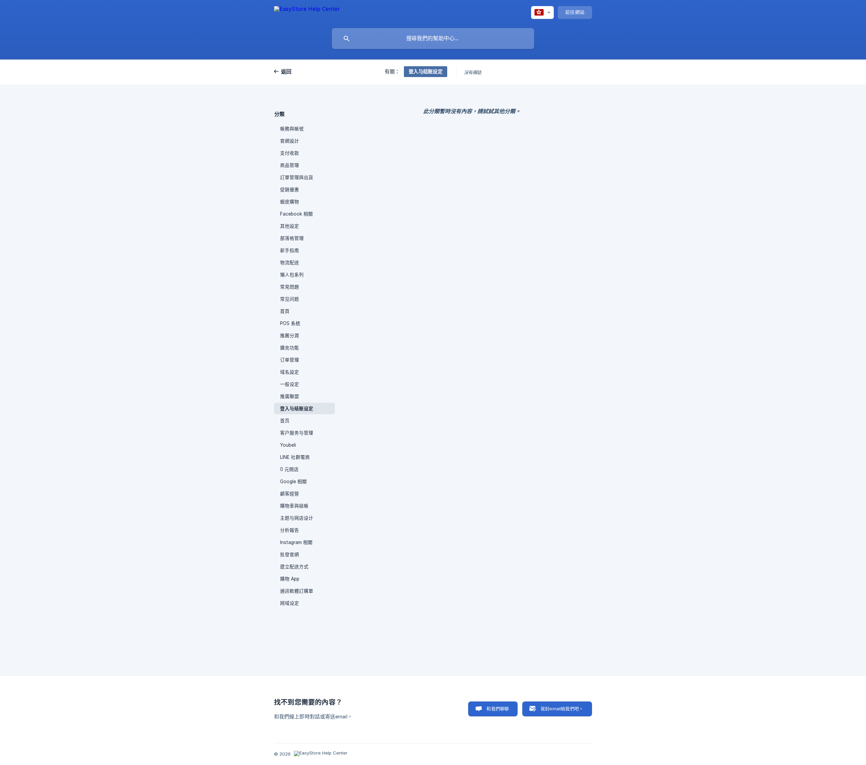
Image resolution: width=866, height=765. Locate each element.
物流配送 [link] (289, 262)
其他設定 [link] (289, 226)
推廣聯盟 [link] (289, 396)
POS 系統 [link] (290, 323)
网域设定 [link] (289, 603)
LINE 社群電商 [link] (295, 457)
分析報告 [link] (289, 530)
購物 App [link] (289, 579)
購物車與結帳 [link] (294, 506)
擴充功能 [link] (289, 347)
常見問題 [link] (289, 287)
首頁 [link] (285, 311)
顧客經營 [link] (289, 493)
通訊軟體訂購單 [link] (296, 591)
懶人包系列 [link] (292, 274)
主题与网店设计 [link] (296, 518)
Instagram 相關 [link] (296, 542)
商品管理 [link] (289, 165)
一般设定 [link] (289, 384)
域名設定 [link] (289, 372)
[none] (307, 12)
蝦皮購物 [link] (289, 201)
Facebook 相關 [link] (296, 214)
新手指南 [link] (289, 250)
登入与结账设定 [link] (296, 408)
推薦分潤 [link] (289, 335)
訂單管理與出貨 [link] (296, 177)
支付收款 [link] (289, 153)
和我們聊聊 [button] (497, 708)
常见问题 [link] (289, 299)
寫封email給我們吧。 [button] (562, 708)
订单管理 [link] (289, 360)
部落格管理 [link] (292, 238)
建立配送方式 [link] (294, 566)
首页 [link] (285, 420)
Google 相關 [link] (293, 481)
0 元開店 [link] (289, 469)
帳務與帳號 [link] (292, 128)
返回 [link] (286, 71)
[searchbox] (433, 38)
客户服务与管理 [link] (296, 433)
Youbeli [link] (288, 445)
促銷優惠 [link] (289, 189)
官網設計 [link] (289, 141)
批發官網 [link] (289, 554)
